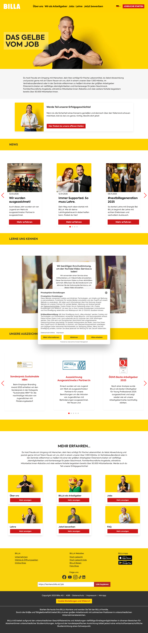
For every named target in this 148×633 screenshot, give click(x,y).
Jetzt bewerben (93, 6)
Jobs (71, 6)
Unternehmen (21, 557)
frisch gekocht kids (78, 560)
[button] (2, 195)
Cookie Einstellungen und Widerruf (74, 601)
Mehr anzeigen (25, 500)
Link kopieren (102, 584)
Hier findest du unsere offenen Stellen (66, 126)
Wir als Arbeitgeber (56, 6)
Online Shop (20, 563)
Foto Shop (74, 566)
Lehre (79, 6)
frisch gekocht (76, 557)
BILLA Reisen (75, 563)
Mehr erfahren (24, 222)
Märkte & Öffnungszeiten (26, 560)
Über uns (38, 6)
